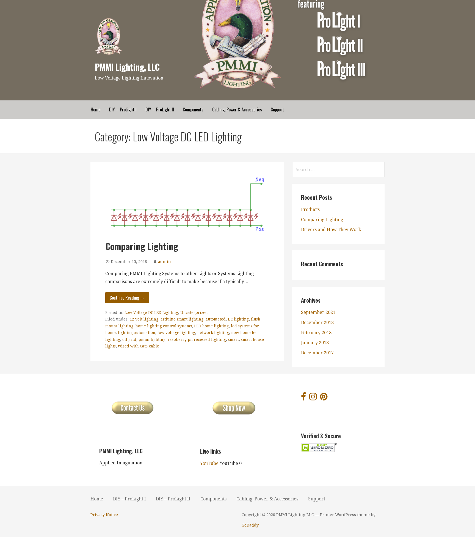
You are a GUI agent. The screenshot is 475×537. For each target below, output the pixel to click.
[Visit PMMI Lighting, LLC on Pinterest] (323, 398)
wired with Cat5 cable (138, 346)
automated (216, 319)
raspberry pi (180, 339)
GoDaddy (250, 525)
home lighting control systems (164, 326)
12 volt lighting (144, 319)
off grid (129, 339)
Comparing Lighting (141, 246)
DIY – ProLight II (159, 109)
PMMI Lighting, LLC (127, 66)
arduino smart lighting (182, 319)
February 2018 (316, 332)
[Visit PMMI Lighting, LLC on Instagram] (313, 398)
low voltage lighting (176, 332)
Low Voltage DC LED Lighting (151, 312)
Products (310, 209)
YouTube (209, 463)
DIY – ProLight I (123, 109)
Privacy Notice (104, 515)
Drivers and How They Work (331, 229)
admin (164, 261)
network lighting (213, 332)
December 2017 (317, 352)
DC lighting (238, 319)
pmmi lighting (152, 339)
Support (277, 109)
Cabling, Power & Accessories (237, 109)
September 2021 (318, 312)
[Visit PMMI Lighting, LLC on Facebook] (303, 398)
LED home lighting (211, 326)
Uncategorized (194, 312)
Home (95, 109)
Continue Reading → (127, 297)
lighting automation (136, 332)
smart (233, 339)
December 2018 (317, 322)
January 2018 (315, 342)
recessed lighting (210, 339)
